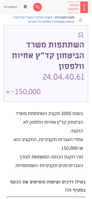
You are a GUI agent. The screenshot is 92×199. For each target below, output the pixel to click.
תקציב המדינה (43, 17)
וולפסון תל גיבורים (39, 22)
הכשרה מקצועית (64, 22)
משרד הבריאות (23, 17)
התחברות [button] (10, 7)
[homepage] (77, 7)
